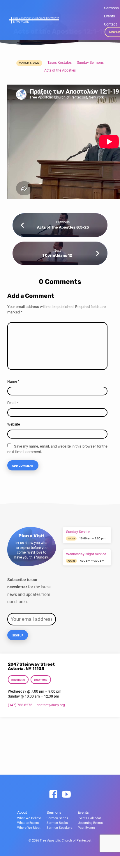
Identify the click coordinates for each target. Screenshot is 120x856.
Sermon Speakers (60, 828)
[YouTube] (66, 795)
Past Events (86, 828)
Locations (40, 679)
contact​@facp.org (51, 705)
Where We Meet (28, 828)
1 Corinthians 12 (57, 255)
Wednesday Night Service (86, 554)
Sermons (111, 8)
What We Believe (29, 818)
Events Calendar (89, 818)
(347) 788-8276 (20, 705)
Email (13, 403)
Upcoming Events (90, 823)
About (22, 812)
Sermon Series (57, 818)
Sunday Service (78, 532)
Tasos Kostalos (59, 63)
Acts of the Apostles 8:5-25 (63, 227)
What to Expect (28, 823)
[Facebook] (53, 795)
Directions (18, 679)
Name (13, 381)
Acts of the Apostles (60, 70)
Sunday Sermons (90, 63)
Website (13, 424)
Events (109, 16)
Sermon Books (57, 823)
